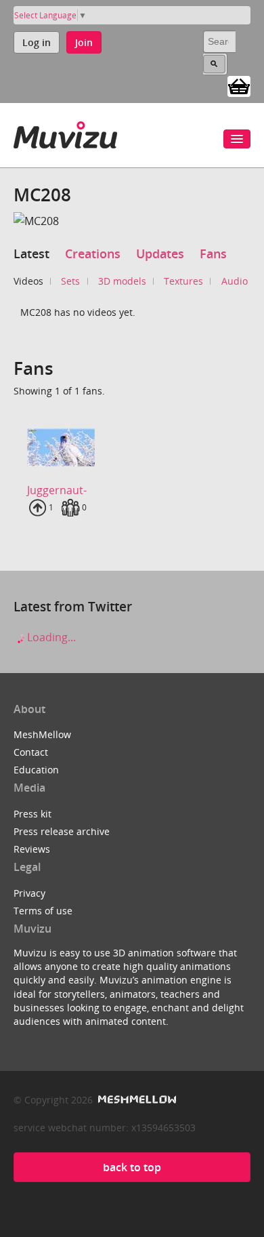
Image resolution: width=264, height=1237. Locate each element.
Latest (31, 253)
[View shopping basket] (238, 85)
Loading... (50, 637)
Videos (28, 281)
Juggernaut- (57, 490)
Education (36, 769)
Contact (31, 752)
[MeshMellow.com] (135, 1099)
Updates (160, 253)
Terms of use (43, 910)
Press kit (32, 813)
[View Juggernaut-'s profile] (132, 447)
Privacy (29, 893)
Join (84, 42)
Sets (70, 281)
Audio (234, 281)
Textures (183, 281)
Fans (213, 253)
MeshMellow (42, 734)
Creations (92, 253)
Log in (36, 42)
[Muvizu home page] (65, 132)
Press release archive (62, 831)
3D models (122, 281)
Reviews (32, 849)
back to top (132, 1167)
